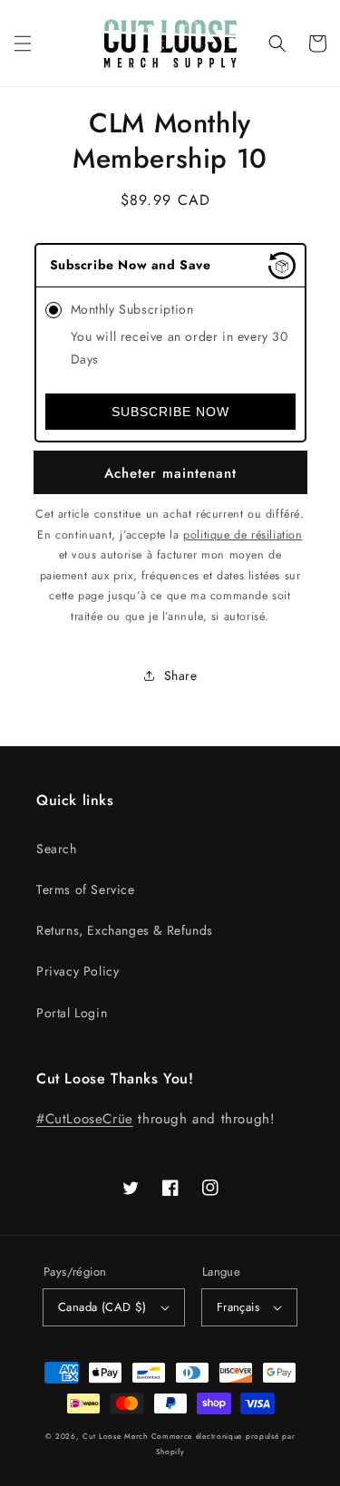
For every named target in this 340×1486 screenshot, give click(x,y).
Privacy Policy (77, 971)
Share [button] (181, 675)
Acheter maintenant (170, 473)
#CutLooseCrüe (84, 1119)
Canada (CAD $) (102, 1307)
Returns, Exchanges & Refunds (124, 930)
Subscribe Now (170, 411)
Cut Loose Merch (115, 1436)
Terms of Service (85, 889)
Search (56, 849)
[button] (23, 43)
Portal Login (71, 1013)
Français (238, 1307)
